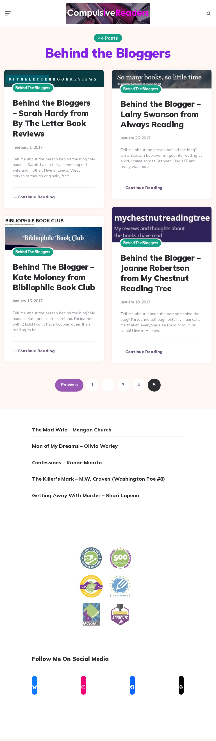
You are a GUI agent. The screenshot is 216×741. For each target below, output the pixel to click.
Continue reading (36, 197)
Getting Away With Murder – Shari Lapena (85, 495)
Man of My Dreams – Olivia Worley (75, 446)
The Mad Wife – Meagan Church (72, 429)
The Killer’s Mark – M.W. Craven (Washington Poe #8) (98, 479)
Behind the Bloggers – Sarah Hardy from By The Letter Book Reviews (51, 118)
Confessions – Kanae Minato (67, 462)
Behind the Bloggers (32, 87)
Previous (69, 385)
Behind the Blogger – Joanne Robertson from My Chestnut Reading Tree (160, 273)
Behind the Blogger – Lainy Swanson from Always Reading (160, 114)
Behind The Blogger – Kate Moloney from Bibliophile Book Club (54, 277)
